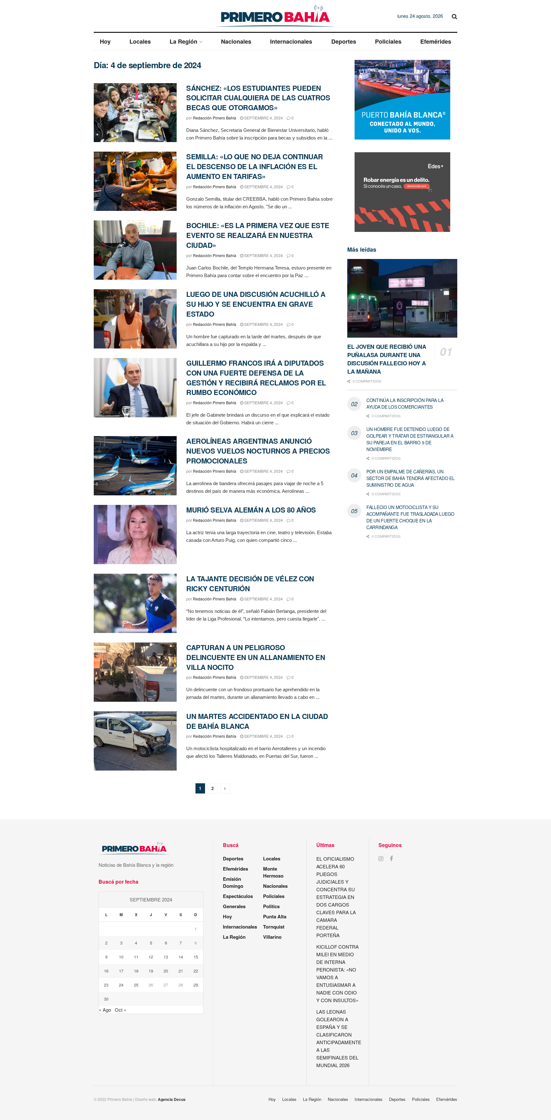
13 (166, 957)
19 (151, 971)
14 (181, 957)
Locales (140, 41)
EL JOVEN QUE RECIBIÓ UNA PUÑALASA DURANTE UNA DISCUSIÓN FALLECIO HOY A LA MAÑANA (386, 359)
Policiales (388, 41)
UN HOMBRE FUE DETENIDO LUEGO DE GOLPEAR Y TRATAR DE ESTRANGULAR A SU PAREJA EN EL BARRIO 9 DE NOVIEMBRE (409, 439)
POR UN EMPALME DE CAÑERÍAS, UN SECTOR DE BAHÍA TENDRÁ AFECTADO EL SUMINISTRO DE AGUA (410, 478)
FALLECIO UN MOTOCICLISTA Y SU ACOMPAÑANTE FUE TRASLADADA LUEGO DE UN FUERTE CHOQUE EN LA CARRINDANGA (410, 517)
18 (136, 971)
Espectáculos (238, 896)
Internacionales (291, 41)
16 (106, 971)
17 (121, 971)
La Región (183, 41)
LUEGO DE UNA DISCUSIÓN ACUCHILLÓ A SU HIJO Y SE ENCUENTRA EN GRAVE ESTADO (256, 304)
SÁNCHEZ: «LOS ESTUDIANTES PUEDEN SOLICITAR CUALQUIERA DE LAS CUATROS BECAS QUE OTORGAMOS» (258, 98)
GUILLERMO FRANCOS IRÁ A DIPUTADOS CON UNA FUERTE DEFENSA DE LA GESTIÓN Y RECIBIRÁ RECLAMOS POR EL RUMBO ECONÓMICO (256, 377)
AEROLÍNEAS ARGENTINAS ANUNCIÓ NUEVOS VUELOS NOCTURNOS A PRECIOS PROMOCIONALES (258, 451)
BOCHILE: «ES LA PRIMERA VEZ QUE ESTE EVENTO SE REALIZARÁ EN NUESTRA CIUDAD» (257, 235)
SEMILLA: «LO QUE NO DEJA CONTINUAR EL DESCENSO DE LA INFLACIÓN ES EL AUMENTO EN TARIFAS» (254, 166)
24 (121, 985)
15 (196, 957)
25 (136, 985)
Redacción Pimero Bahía (214, 117)
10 (121, 957)
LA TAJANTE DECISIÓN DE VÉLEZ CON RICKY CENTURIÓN (250, 583)
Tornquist (273, 926)
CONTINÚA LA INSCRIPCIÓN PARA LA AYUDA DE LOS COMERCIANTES (404, 403)
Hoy (105, 41)
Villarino (272, 936)
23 (106, 985)
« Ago (105, 1009)
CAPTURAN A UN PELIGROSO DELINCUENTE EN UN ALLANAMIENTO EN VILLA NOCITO (255, 657)
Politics (271, 906)
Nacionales (236, 41)
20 (166, 971)
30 (106, 999)
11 (136, 957)
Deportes (343, 41)
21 (181, 971)
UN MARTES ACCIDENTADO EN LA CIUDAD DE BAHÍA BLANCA (257, 721)
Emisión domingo (233, 882)
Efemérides (435, 41)
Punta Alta (274, 916)
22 (196, 971)
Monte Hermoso (273, 872)
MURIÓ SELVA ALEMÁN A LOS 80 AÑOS (251, 510)
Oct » (120, 1009)
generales (234, 906)
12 (151, 957)
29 (196, 985)
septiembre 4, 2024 (263, 117)
